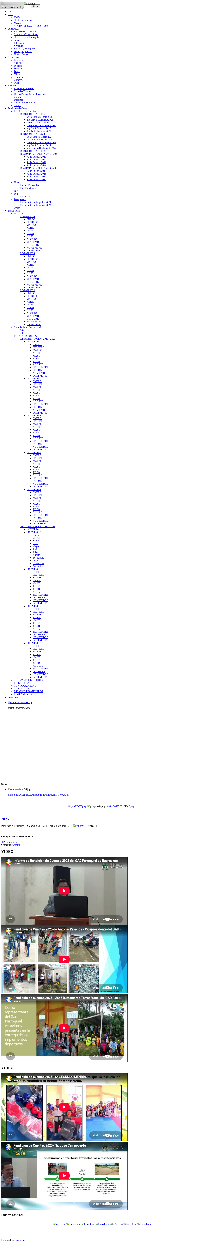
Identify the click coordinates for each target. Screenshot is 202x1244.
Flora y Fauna (21, 54)
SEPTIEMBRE (34, 242)
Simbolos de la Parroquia (26, 37)
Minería (18, 74)
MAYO (30, 230)
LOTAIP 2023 (34, 489)
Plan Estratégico (28, 188)
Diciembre (38, 566)
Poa (16, 193)
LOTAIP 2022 (34, 452)
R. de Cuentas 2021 (36, 162)
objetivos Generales (23, 20)
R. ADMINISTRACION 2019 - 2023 (39, 153)
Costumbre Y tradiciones (26, 34)
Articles (16, 844)
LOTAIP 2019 (34, 341)
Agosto (36, 555)
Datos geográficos (23, 51)
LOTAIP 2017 (34, 606)
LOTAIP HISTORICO (25, 336)
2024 (22, 330)
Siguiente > (15, 842)
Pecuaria (18, 65)
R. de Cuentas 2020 (36, 159)
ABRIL (30, 227)
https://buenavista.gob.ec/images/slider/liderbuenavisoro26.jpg (38, 794)
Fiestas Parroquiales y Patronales (30, 94)
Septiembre (38, 557)
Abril (35, 543)
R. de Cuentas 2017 (36, 176)
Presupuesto (20, 199)
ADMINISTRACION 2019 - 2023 (37, 338)
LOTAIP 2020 (34, 378)
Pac (16, 190)
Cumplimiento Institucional (27, 327)
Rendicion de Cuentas (25, 111)
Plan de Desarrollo (29, 185)
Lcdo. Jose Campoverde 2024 (41, 142)
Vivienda (18, 45)
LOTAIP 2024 (27, 290)
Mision (17, 23)
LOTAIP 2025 (27, 253)
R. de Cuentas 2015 (36, 171)
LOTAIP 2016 (34, 569)
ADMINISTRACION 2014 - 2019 (37, 526)
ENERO (31, 219)
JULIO (30, 236)
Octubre (37, 560)
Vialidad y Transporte (24, 48)
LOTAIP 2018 (34, 643)
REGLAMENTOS (23, 694)
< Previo (5, 842)
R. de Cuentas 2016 (36, 173)
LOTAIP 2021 (34, 415)
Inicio (10, 11)
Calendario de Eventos (25, 102)
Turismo (12, 85)
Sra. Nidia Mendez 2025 (39, 131)
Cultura (17, 97)
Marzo (36, 540)
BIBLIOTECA (21, 682)
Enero (36, 535)
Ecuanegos (20, 1240)
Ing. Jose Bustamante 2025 (40, 119)
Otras (16, 82)
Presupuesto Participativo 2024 (35, 202)
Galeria (17, 105)
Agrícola (18, 62)
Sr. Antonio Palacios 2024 (39, 139)
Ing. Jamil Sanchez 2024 (39, 145)
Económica (19, 60)
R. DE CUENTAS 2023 (32, 151)
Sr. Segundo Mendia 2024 (40, 136)
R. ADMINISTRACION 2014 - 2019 (39, 168)
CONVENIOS (21, 688)
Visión (17, 17)
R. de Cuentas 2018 (36, 179)
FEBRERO (32, 222)
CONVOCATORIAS (25, 685)
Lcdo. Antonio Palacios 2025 (41, 122)
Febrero (37, 537)
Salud (17, 40)
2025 (22, 333)
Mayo (36, 546)
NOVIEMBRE (34, 247)
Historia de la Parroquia (25, 31)
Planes (17, 182)
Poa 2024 (25, 196)
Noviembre (38, 563)
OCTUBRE (33, 244)
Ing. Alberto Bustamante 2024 (41, 148)
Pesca (17, 71)
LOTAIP (18, 213)
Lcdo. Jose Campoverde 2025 (41, 125)
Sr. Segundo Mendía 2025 (40, 117)
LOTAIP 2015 (34, 532)
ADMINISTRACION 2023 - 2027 (31, 25)
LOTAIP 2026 (27, 216)
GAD (10, 14)
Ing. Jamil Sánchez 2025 (39, 128)
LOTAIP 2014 (34, 529)
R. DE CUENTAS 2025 (32, 114)
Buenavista (13, 28)
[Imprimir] (78, 825)
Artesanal (18, 77)
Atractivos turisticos (24, 88)
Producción (13, 57)
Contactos (13, 697)
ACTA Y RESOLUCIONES (28, 680)
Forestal (18, 68)
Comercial (19, 80)
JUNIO (30, 233)
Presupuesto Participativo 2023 (35, 205)
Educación (19, 43)
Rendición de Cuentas (19, 108)
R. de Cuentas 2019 (36, 156)
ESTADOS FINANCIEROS (28, 691)
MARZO (31, 225)
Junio (35, 549)
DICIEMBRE (34, 250)
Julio (35, 552)
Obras (17, 208)
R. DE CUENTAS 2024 (32, 134)
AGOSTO (32, 239)
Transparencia (14, 210)
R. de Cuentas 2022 (36, 165)
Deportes (18, 99)
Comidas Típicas (22, 91)
